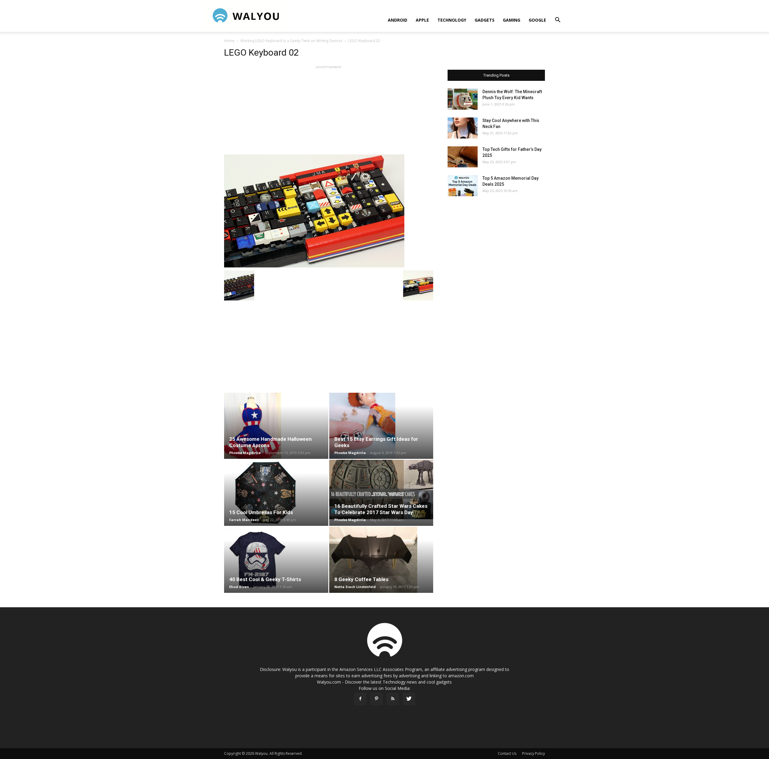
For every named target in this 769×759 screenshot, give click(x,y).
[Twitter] (409, 699)
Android (397, 20)
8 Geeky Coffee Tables (361, 579)
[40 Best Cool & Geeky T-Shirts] (276, 560)
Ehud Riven (239, 586)
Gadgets (484, 20)
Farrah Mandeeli (244, 519)
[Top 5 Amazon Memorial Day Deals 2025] (463, 185)
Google (537, 20)
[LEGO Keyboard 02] (328, 210)
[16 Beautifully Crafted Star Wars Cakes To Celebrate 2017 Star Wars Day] (381, 489)
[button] (557, 20)
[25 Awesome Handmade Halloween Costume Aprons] (276, 426)
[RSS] (393, 699)
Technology (451, 20)
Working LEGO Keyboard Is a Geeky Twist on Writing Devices (291, 40)
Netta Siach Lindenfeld (355, 586)
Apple (422, 20)
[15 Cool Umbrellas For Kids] (276, 493)
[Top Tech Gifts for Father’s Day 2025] (463, 156)
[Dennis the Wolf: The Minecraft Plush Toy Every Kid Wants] (463, 99)
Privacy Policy (533, 753)
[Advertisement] (328, 112)
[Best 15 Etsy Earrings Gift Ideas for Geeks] (381, 426)
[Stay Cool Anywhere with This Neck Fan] (463, 128)
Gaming (511, 20)
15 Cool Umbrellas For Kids (261, 512)
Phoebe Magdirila (245, 452)
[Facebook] (360, 699)
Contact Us (507, 753)
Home (229, 40)
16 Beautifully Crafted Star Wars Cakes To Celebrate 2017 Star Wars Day (380, 509)
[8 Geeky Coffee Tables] (381, 560)
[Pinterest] (376, 699)
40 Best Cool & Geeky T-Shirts (265, 579)
